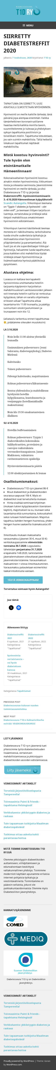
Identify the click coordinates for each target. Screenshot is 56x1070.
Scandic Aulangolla (15, 203)
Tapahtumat (24, 691)
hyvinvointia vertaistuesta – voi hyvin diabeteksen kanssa (15, 662)
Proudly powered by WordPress (19, 1061)
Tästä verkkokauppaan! (23, 580)
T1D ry (47, 57)
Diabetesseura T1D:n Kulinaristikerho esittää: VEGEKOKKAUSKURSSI (24, 720)
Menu (29, 25)
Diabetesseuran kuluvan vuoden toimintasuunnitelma (21, 705)
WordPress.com (14, 1064)
